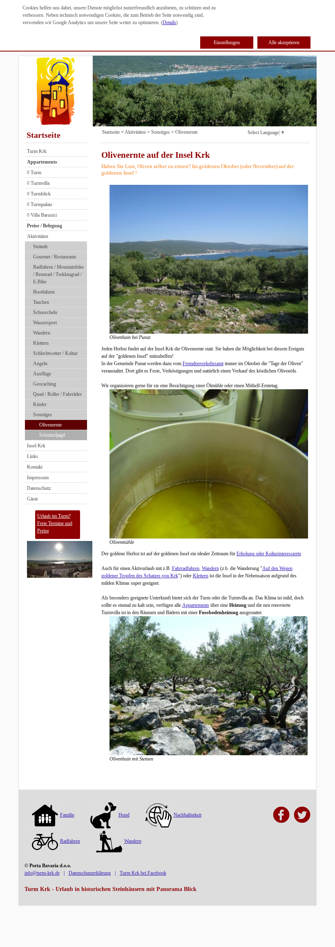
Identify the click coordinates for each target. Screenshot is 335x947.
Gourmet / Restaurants (54, 257)
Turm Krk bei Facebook (143, 873)
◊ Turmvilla (38, 183)
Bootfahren (44, 292)
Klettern (41, 343)
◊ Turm (34, 172)
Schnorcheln (45, 312)
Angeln (40, 363)
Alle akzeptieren (283, 42)
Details (169, 22)
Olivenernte (50, 425)
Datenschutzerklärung (90, 873)
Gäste (32, 499)
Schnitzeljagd (52, 435)
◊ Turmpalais (39, 204)
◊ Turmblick (39, 194)
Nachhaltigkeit (187, 815)
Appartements (195, 605)
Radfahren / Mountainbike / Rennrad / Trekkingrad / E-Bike (58, 274)
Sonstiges (42, 414)
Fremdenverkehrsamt (203, 363)
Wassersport (45, 322)
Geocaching (44, 384)
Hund (124, 815)
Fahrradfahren (185, 568)
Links (32, 456)
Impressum (38, 477)
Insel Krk (36, 446)
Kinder (40, 404)
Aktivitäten (37, 236)
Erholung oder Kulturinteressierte (269, 554)
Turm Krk (37, 151)
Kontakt (34, 467)
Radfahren (70, 841)
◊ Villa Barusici (42, 215)
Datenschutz (39, 488)
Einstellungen (227, 42)
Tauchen (41, 302)
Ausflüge (42, 374)
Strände (40, 246)
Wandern (41, 333)
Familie (67, 815)
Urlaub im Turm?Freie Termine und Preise (54, 523)
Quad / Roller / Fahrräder (57, 394)
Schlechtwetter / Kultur (55, 353)
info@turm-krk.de (42, 873)
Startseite (43, 134)
